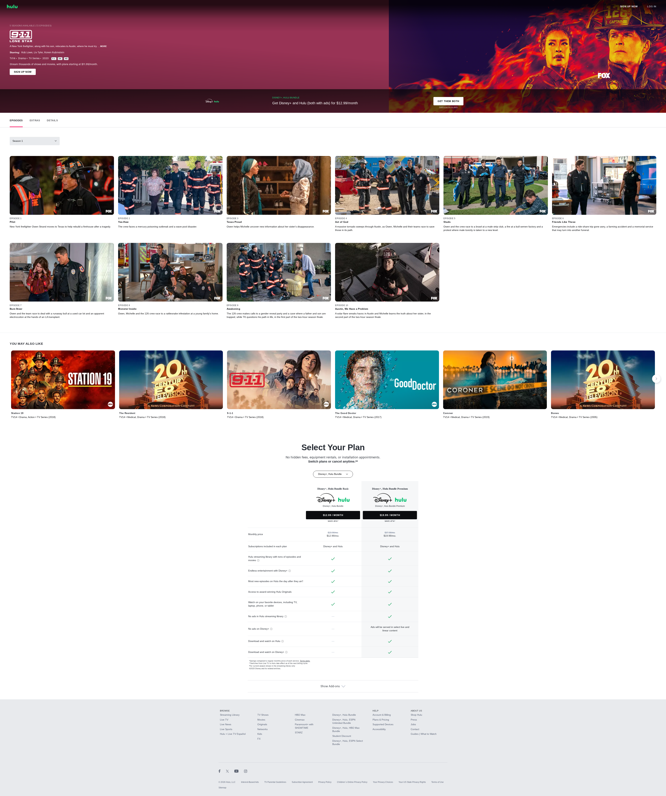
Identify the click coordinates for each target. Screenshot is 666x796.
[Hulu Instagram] (245, 771)
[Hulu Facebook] (222, 771)
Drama (22, 58)
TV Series (34, 58)
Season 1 (17, 140)
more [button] (103, 46)
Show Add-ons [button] (330, 686)
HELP (375, 711)
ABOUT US (416, 711)
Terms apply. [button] (305, 661)
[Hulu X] (230, 771)
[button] (16, 119)
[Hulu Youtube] (239, 771)
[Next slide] (656, 379)
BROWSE (225, 711)
